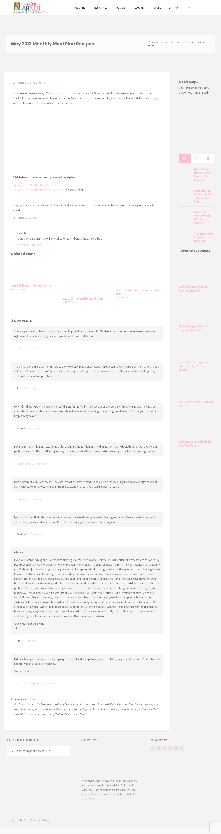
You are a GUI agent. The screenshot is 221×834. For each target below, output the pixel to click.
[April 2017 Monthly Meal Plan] (35, 270)
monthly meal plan (61, 93)
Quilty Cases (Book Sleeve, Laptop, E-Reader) (202, 175)
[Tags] (208, 158)
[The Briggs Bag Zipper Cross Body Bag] (185, 237)
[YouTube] (170, 748)
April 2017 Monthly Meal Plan (31, 286)
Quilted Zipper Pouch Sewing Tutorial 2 (193, 328)
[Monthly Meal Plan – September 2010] (139, 273)
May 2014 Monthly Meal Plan (83, 298)
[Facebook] (152, 748)
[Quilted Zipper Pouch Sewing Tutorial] (196, 271)
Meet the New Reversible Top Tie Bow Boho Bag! (203, 196)
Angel (20, 348)
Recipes (44, 83)
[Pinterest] (164, 748)
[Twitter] (175, 748)
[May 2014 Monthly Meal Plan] (87, 277)
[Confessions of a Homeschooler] (28, 7)
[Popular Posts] (196, 158)
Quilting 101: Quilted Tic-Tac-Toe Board (195, 443)
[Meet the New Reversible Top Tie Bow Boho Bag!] (185, 194)
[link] (189, 8)
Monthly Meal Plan (163, 42)
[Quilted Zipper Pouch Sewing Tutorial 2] (196, 311)
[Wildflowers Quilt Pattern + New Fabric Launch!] (185, 216)
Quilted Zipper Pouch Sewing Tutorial (193, 288)
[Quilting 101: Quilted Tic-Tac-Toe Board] (196, 426)
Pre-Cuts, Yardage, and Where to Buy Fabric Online (194, 366)
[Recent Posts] (184, 158)
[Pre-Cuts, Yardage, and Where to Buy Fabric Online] (196, 349)
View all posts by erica (29, 245)
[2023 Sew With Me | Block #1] (196, 388)
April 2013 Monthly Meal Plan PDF (37, 185)
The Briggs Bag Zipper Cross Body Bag (203, 237)
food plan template (28, 683)
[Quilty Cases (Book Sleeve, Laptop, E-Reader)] (185, 173)
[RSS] (181, 748)
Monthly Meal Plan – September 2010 (137, 292)
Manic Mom (23, 464)
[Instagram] (158, 748)
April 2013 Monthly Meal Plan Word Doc (40, 190)
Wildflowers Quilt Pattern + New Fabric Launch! (203, 217)
